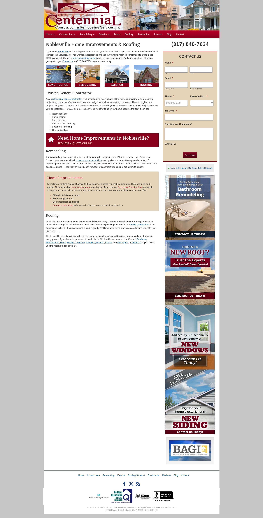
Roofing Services (136, 475)
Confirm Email (196, 89)
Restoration (144, 34)
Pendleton (142, 239)
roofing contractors (139, 224)
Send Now (190, 155)
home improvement (80, 187)
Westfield (90, 242)
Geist (63, 242)
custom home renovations (89, 160)
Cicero (108, 242)
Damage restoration (62, 205)
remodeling (63, 51)
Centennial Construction (130, 187)
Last (191, 73)
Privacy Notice (161, 507)
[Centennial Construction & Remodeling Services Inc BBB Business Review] (163, 496)
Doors (117, 34)
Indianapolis (123, 242)
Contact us (67, 61)
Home (49, 34)
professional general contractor (66, 99)
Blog (169, 34)
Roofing (129, 34)
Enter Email (169, 89)
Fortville (100, 242)
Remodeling (86, 34)
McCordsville (52, 242)
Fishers (70, 242)
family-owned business (84, 58)
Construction (66, 34)
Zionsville (80, 242)
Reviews (158, 34)
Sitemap (171, 507)
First (167, 73)
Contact (180, 34)
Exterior (103, 34)
